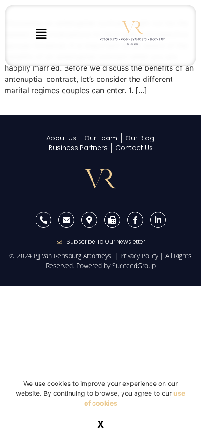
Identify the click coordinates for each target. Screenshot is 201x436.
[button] (41, 34)
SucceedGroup (134, 265)
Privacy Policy (139, 255)
